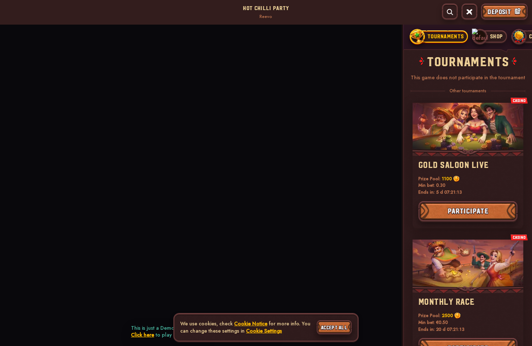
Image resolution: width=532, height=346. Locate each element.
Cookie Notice (250, 323)
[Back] (12, 12)
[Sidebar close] (469, 12)
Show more (82, 61)
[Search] (450, 12)
